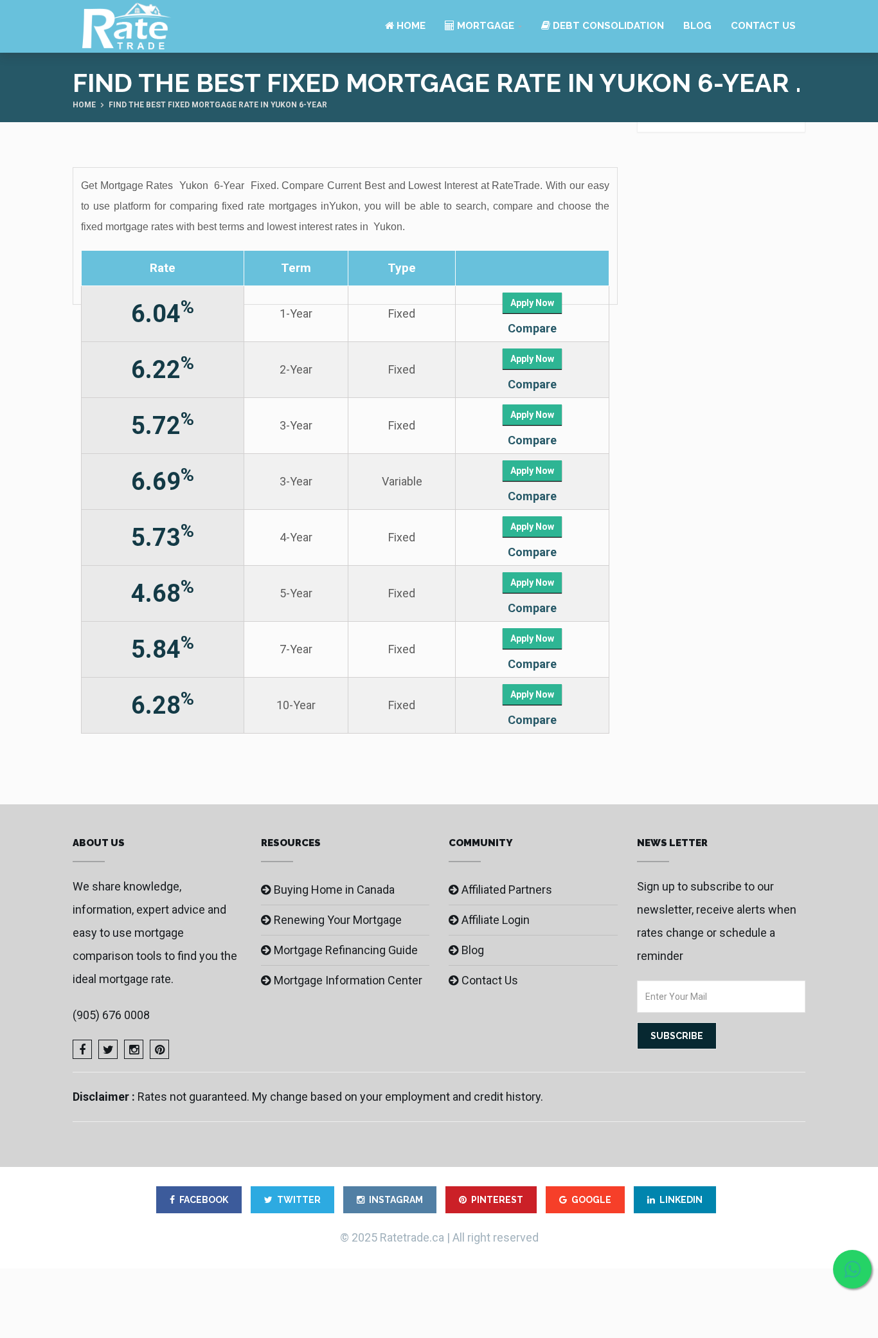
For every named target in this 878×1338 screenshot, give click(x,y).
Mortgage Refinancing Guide (346, 950)
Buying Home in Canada (334, 889)
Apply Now (532, 303)
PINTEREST (497, 1200)
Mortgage (484, 26)
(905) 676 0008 (111, 1015)
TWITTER (299, 1200)
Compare (532, 328)
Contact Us (763, 26)
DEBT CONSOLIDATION (607, 26)
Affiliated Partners (506, 889)
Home (410, 26)
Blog (697, 26)
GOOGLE (591, 1200)
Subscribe (676, 1036)
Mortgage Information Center (348, 980)
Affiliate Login (495, 920)
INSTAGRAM (396, 1200)
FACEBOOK (203, 1200)
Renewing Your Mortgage (338, 920)
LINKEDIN (681, 1200)
